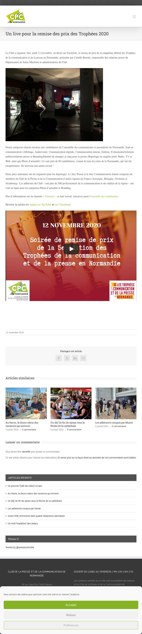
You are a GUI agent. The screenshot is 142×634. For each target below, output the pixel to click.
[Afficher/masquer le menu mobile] (134, 17)
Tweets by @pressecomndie (20, 547)
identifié (26, 451)
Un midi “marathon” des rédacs (23, 523)
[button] (8, 409)
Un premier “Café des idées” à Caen (70, 422)
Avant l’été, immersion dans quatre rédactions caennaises (25, 424)
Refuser (71, 615)
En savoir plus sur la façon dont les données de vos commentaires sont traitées (97, 457)
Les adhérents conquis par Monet (24, 508)
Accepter (71, 604)
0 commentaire (29, 429)
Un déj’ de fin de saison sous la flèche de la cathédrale (35, 500)
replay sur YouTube (40, 204)
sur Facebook (63, 204)
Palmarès (49, 196)
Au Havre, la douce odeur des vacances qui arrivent (111, 424)
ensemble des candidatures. (105, 196)
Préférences (71, 625)
